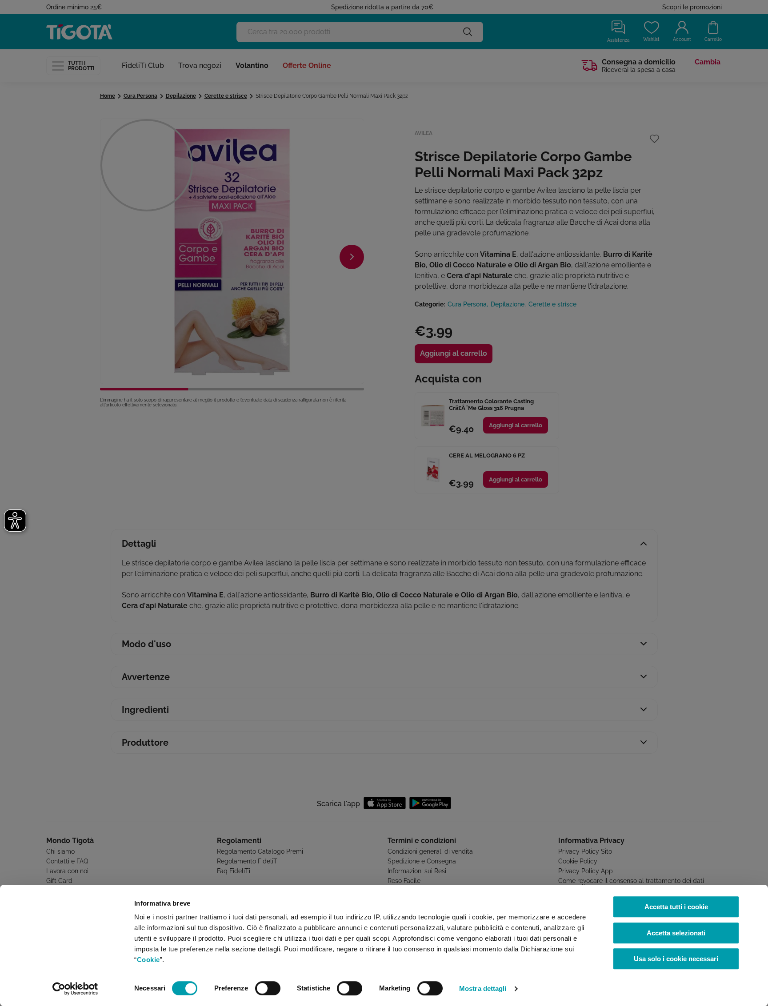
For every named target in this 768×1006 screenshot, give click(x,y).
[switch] (267, 988)
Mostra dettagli (483, 988)
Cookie (148, 959)
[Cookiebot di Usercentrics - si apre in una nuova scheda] (75, 988)
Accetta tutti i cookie (676, 907)
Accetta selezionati (676, 933)
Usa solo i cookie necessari (676, 958)
